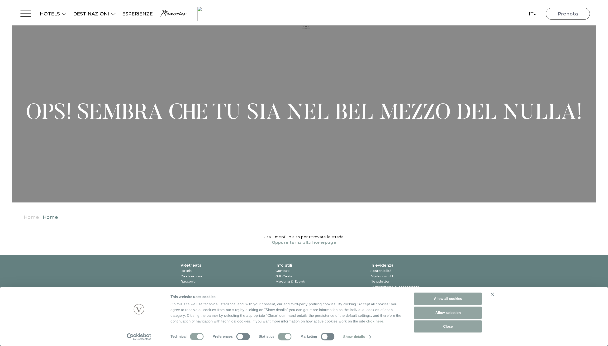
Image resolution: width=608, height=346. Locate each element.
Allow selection (448, 313)
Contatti (283, 271)
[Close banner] (492, 294)
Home (31, 217)
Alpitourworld (381, 276)
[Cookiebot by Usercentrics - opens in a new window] (139, 336)
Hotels (186, 271)
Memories (172, 13)
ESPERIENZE (137, 14)
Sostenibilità (381, 271)
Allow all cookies (448, 299)
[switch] (243, 336)
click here (374, 321)
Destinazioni (191, 276)
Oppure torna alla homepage (304, 242)
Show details (354, 337)
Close (448, 326)
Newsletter (380, 281)
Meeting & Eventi (290, 281)
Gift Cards (284, 276)
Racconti (187, 281)
